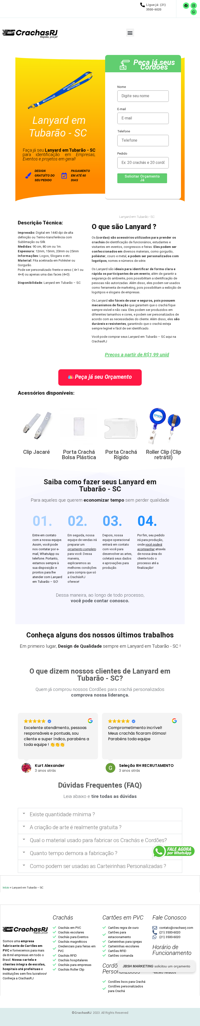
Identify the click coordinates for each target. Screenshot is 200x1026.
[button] (130, 33)
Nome (121, 87)
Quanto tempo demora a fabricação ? (73, 853)
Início (6, 887)
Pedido (122, 153)
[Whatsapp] (193, 12)
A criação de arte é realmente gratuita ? (75, 827)
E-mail (121, 109)
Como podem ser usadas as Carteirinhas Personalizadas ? (98, 866)
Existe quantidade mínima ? (62, 814)
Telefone (123, 131)
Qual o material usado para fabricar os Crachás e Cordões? (98, 840)
